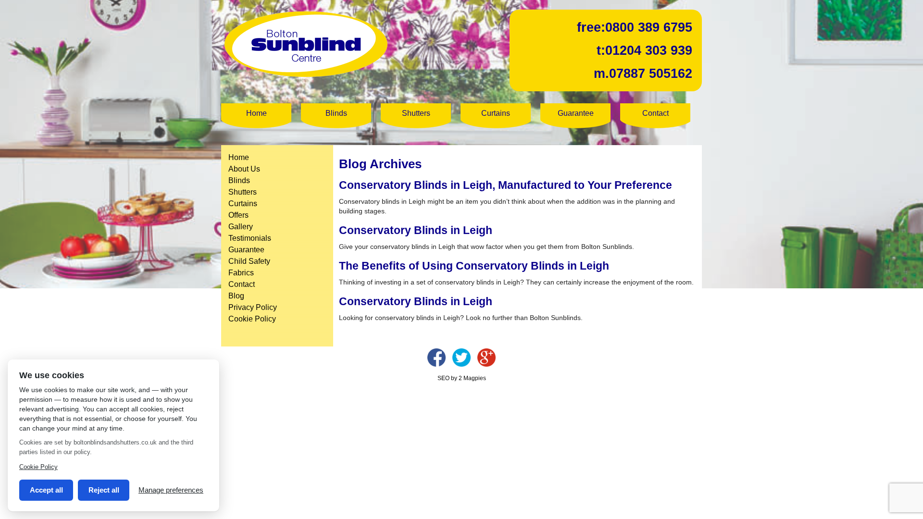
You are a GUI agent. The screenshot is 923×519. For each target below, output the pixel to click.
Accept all (46, 490)
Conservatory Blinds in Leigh (415, 230)
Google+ (486, 357)
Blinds (336, 113)
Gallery (240, 226)
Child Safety (249, 261)
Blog (236, 296)
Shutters (416, 113)
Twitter (461, 357)
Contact (655, 113)
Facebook (436, 357)
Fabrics (241, 273)
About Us (244, 169)
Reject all (103, 490)
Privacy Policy (252, 307)
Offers (238, 215)
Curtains (495, 113)
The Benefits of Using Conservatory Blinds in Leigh (474, 266)
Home (256, 113)
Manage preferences (170, 490)
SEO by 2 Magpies (461, 378)
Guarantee (576, 113)
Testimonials (249, 238)
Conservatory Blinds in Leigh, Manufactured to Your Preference (505, 185)
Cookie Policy (252, 319)
